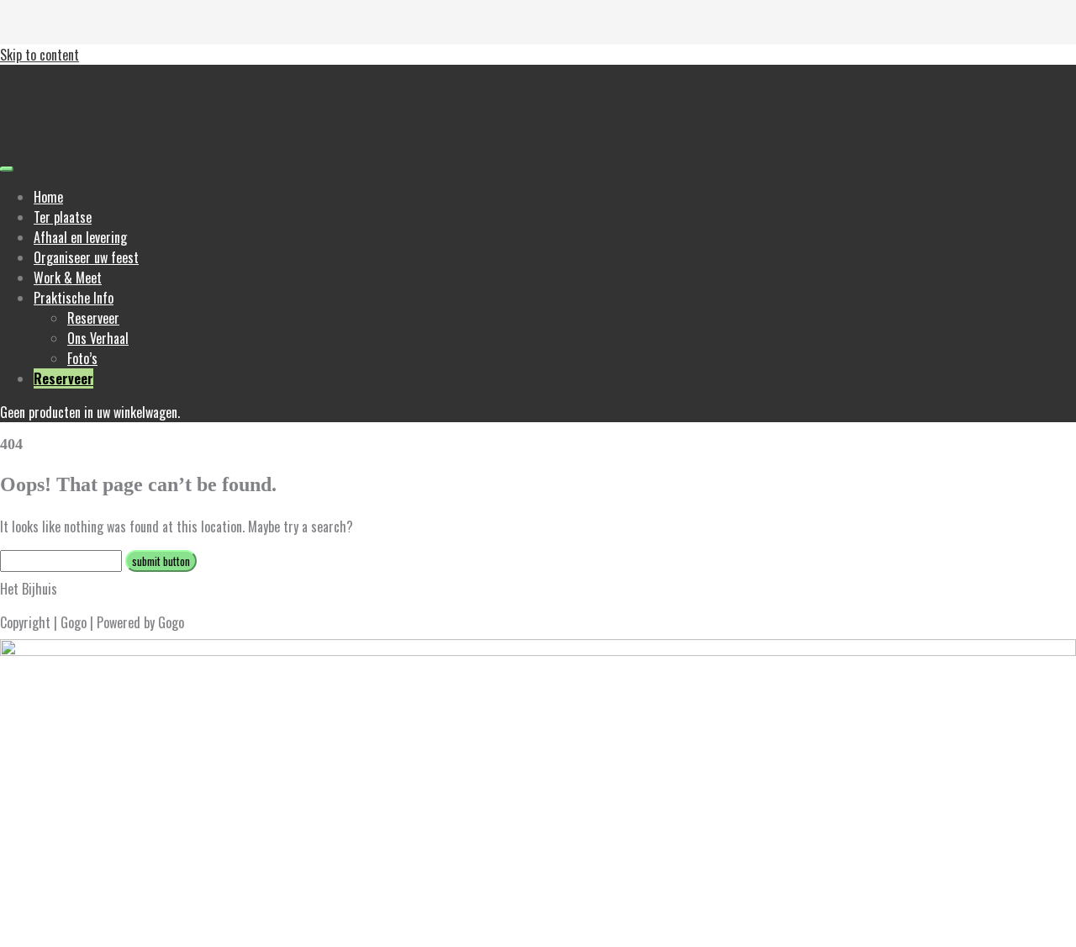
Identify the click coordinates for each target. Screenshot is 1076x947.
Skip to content (39, 55)
